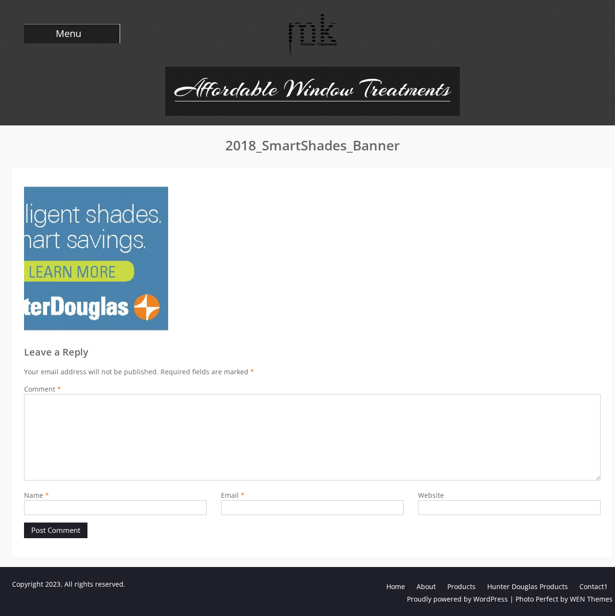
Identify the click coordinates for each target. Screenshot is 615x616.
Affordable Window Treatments (312, 88)
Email (233, 495)
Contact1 (593, 586)
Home (395, 586)
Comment (42, 389)
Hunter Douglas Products (527, 586)
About (426, 586)
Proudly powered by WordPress (457, 599)
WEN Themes (591, 599)
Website (431, 495)
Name (36, 495)
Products (461, 586)
